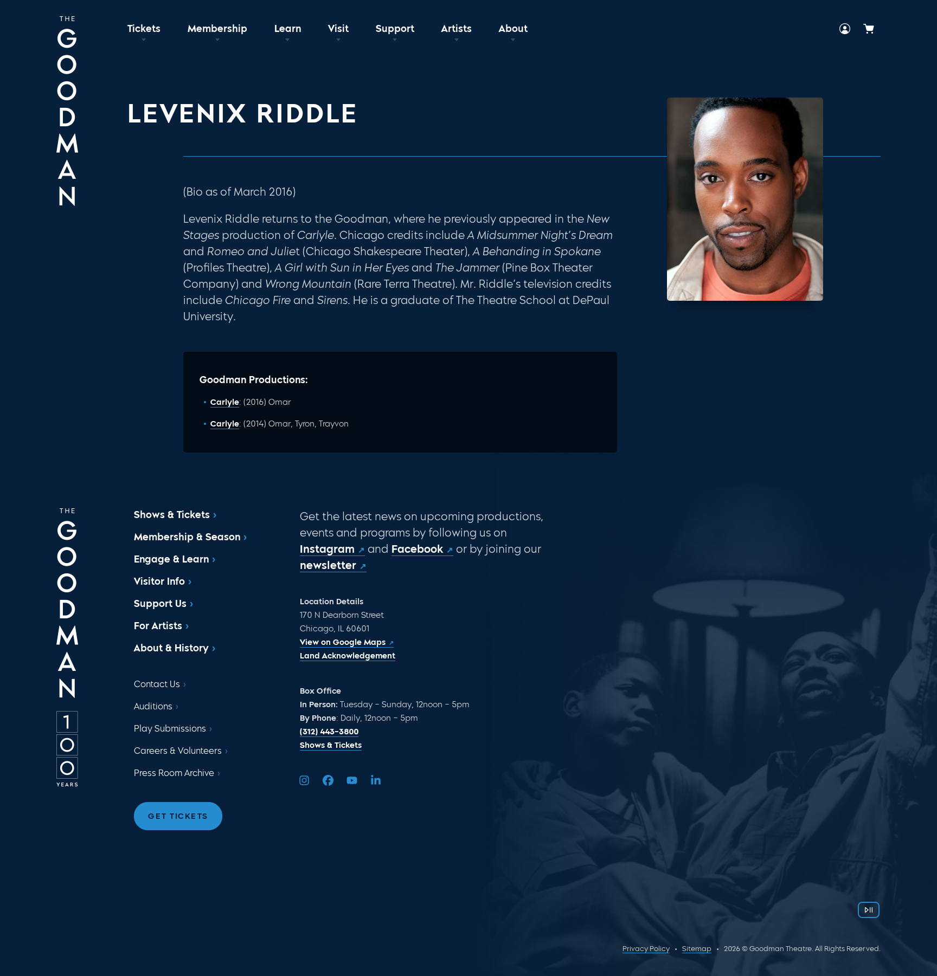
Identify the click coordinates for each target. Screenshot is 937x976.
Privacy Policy (646, 949)
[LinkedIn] (376, 780)
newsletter (328, 565)
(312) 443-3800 (329, 731)
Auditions (153, 706)
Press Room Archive (174, 773)
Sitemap (696, 949)
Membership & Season (187, 537)
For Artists (158, 626)
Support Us (160, 604)
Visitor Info (159, 581)
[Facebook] (328, 780)
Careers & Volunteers (178, 751)
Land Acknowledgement (347, 656)
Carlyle (224, 402)
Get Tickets (178, 816)
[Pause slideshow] (869, 910)
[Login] (845, 29)
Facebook (417, 548)
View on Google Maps (343, 642)
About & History (171, 648)
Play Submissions (170, 728)
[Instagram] (304, 780)
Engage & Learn (171, 559)
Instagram (327, 548)
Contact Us (157, 684)
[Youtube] (352, 780)
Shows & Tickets (172, 515)
